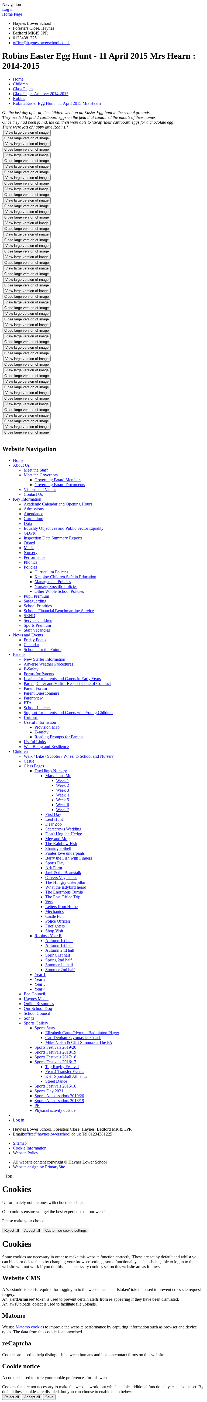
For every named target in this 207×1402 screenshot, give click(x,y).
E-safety (41, 732)
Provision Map (47, 727)
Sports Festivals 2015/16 (55, 1086)
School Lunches (37, 707)
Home (18, 79)
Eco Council (34, 994)
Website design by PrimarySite (39, 1167)
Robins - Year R (48, 935)
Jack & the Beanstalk (63, 872)
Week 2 (62, 785)
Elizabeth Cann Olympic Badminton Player (82, 1032)
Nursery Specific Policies (55, 586)
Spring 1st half (57, 955)
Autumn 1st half (59, 940)
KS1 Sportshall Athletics (66, 1076)
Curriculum (33, 518)
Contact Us (33, 494)
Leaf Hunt (54, 819)
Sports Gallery (36, 1023)
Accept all (32, 1230)
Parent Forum (35, 688)
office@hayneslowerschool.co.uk (41, 42)
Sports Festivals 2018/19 (55, 1052)
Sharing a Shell (58, 848)
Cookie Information (29, 1148)
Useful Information (40, 722)
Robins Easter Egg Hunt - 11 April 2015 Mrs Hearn (57, 103)
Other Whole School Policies (59, 591)
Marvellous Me (58, 775)
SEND (29, 615)
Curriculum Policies (51, 572)
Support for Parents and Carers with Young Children (68, 712)
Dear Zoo (53, 824)
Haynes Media (36, 998)
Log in (7, 9)
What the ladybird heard (65, 887)
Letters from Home (61, 906)
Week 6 (62, 804)
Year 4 (40, 989)
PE (37, 1105)
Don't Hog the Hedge (63, 834)
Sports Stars (44, 1028)
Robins (19, 98)
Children (20, 84)
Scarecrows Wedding (63, 829)
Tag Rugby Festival (62, 1066)
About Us (21, 465)
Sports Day (54, 863)
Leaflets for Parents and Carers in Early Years (62, 678)
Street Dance (56, 1081)
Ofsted (29, 543)
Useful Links (35, 741)
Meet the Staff (36, 470)
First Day (53, 814)
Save (49, 1397)
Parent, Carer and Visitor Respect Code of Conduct (67, 683)
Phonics (30, 562)
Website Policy (25, 1153)
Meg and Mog (57, 838)
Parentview (33, 698)
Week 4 (62, 795)
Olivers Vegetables (61, 877)
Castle (29, 761)
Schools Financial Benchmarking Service (59, 610)
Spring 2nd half (58, 960)
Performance (34, 557)
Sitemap (20, 1143)
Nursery (30, 552)
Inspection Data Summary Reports (53, 538)
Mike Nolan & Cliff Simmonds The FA (78, 1042)
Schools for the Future (42, 649)
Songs (29, 1018)
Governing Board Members (57, 479)
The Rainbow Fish (61, 843)
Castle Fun (54, 916)
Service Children (38, 620)
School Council (37, 1013)
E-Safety (31, 669)
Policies (30, 567)
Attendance (33, 513)
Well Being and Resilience (46, 746)
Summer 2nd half (60, 969)
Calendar (31, 644)
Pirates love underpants (65, 853)
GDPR (30, 533)
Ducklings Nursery (50, 770)
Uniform (31, 717)
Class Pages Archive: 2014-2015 (40, 93)
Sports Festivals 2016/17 (55, 1062)
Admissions (34, 509)
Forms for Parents (39, 673)
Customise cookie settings (66, 1230)
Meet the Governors (41, 475)
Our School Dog (38, 1008)
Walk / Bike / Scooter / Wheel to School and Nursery (69, 756)
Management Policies (52, 581)
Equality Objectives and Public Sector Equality (64, 528)
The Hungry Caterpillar (65, 882)
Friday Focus (35, 640)
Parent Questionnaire (41, 693)
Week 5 (62, 800)
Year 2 (40, 979)
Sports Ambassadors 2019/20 (59, 1095)
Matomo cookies (30, 1327)
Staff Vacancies (37, 630)
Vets (49, 901)
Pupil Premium (36, 596)
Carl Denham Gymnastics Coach (73, 1037)
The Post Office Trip (62, 897)
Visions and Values (40, 489)
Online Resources (39, 1003)
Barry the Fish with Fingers (68, 858)
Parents (19, 654)
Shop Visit (54, 931)
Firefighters (55, 926)
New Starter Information (44, 659)
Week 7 (62, 809)
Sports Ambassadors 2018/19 (59, 1100)
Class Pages (23, 88)
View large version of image (27, 132)
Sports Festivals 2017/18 (55, 1057)
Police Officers (58, 921)
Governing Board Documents (59, 484)
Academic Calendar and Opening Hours (58, 504)
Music (29, 547)
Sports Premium (37, 625)
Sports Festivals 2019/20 (55, 1047)
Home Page (12, 14)
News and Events (28, 635)
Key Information (27, 499)
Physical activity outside (54, 1110)
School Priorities (38, 606)
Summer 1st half (59, 965)
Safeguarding (35, 601)
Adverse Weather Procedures (48, 664)
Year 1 (40, 974)
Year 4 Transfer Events (64, 1071)
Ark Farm (53, 868)
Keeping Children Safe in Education (65, 576)
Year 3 (40, 984)
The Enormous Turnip (64, 892)
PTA (28, 703)
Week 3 (62, 790)
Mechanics (54, 911)
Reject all (11, 1230)
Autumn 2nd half (59, 950)
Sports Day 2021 (48, 1091)
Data (28, 523)
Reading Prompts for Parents (58, 737)
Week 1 (62, 780)
